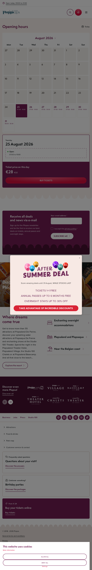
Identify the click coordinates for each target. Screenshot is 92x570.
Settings (45, 566)
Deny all (45, 563)
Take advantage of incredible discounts (46, 308)
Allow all (45, 557)
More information (9, 550)
